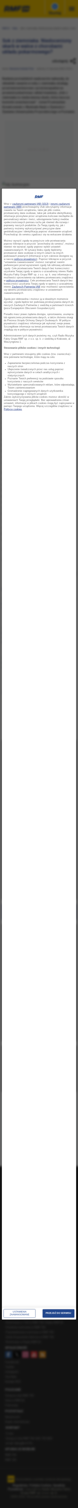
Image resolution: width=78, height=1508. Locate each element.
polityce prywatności (25, 259)
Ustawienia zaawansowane (19, 1313)
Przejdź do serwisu (58, 1313)
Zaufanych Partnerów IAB (26, 287)
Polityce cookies (13, 409)
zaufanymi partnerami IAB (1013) (30, 204)
